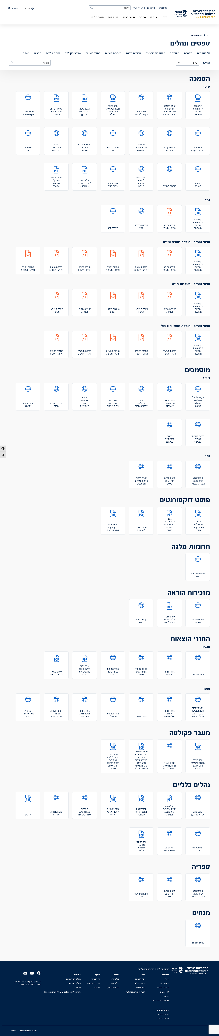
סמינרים (97, 987)
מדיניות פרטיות (163, 1018)
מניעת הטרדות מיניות (28, 1030)
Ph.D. (78, 987)
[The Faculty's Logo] (203, 14)
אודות (167, 979)
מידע (164, 17)
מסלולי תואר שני (74, 983)
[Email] (25, 973)
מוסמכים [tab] (174, 53)
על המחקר (95, 979)
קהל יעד (206, 63)
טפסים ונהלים (140, 983)
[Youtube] (32, 973)
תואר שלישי (97, 17)
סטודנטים (162, 8)
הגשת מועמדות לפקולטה (135, 992)
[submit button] (91, 8)
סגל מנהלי (115, 983)
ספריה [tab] (37, 53)
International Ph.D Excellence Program (62, 992)
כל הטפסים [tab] (203, 53)
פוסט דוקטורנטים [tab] (155, 53)
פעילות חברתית (163, 987)
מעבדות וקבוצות (93, 983)
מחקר (142, 17)
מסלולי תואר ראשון (73, 979)
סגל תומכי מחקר (113, 987)
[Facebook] (39, 973)
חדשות (166, 996)
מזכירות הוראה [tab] (113, 53)
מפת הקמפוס (140, 979)
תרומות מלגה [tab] (133, 53)
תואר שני (113, 17)
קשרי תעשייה (164, 983)
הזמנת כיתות (140, 987)
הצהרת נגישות (163, 1014)
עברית (27, 8)
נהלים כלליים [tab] (53, 53)
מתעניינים (150, 8)
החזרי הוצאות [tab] (93, 53)
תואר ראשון (128, 17)
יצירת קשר (138, 8)
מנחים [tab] (26, 53)
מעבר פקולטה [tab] (73, 53)
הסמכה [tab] (188, 53)
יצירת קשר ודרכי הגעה (160, 1000)
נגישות (13, 1030)
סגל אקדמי (115, 979)
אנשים (153, 17)
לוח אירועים (164, 992)
